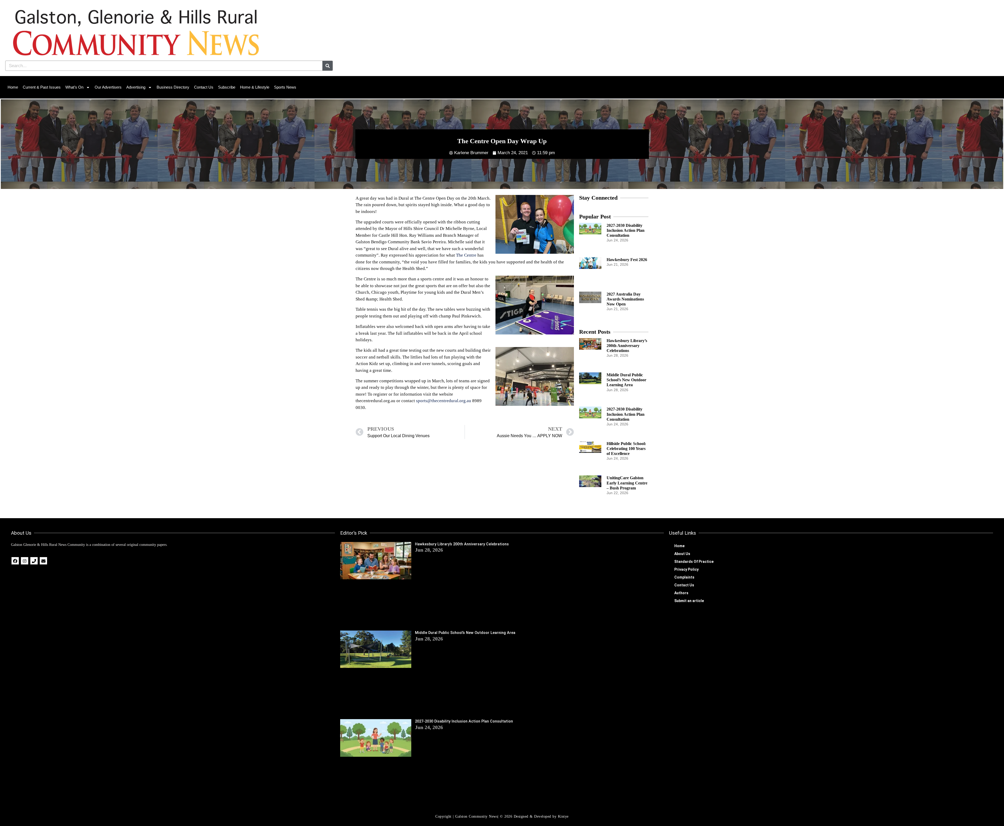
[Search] (327, 66)
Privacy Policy (686, 569)
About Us (682, 554)
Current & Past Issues (42, 87)
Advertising (135, 87)
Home (13, 87)
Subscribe (226, 87)
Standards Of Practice (694, 561)
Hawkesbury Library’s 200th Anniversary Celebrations (627, 345)
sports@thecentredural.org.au (443, 400)
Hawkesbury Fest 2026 (627, 259)
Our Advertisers (108, 87)
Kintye (563, 816)
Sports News (285, 87)
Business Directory (173, 87)
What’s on (74, 87)
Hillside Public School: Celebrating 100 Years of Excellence (626, 448)
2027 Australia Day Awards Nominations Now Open (625, 299)
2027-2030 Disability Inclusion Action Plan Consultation (625, 230)
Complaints (684, 577)
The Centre (466, 255)
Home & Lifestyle (254, 87)
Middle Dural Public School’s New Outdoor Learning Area (626, 380)
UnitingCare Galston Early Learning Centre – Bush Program (627, 483)
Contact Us (203, 87)
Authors (681, 593)
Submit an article (689, 601)
